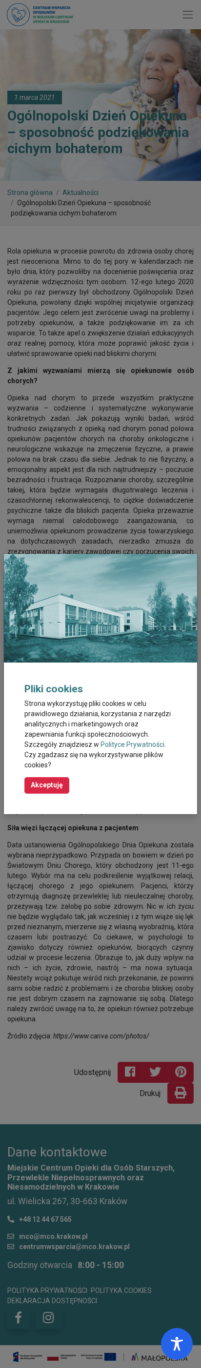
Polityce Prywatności (132, 744)
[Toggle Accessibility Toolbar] (177, 1344)
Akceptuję (47, 785)
